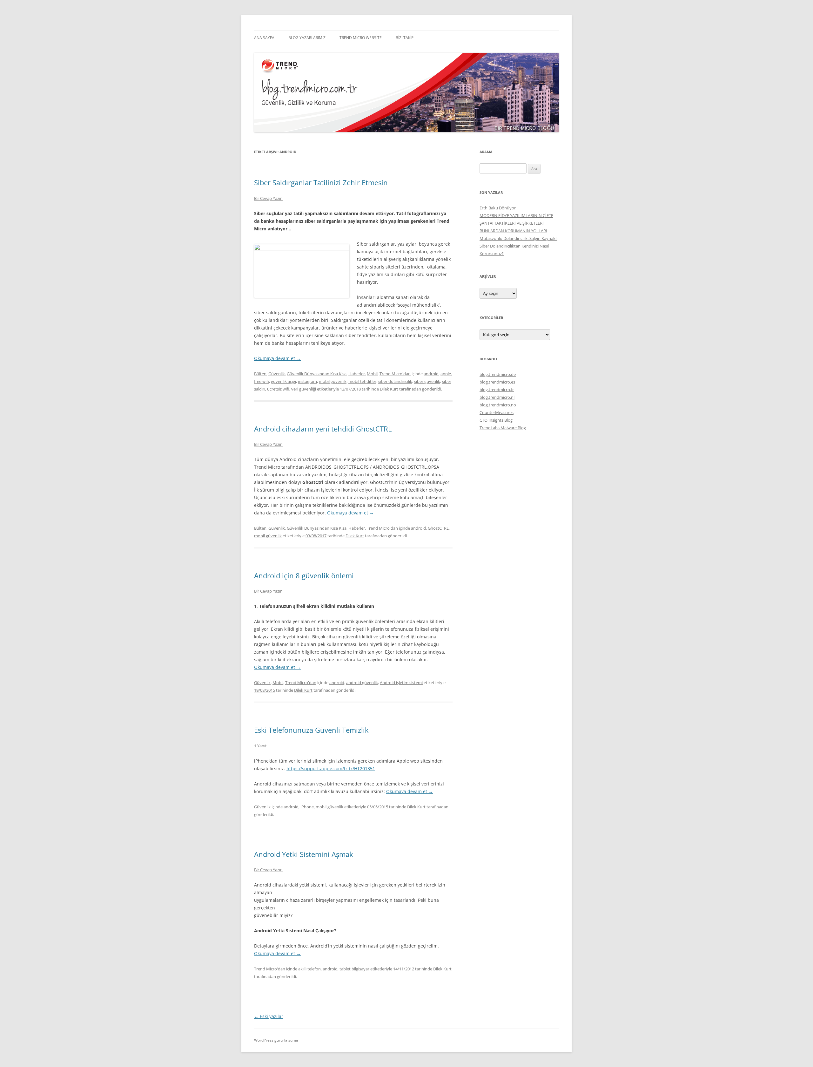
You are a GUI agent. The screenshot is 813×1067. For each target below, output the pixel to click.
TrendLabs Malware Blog (503, 428)
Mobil (372, 374)
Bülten (260, 374)
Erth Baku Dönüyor (498, 208)
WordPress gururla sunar (276, 1040)
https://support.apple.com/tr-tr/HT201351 (330, 768)
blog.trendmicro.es (497, 382)
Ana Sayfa (264, 37)
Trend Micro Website (360, 37)
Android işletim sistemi (401, 682)
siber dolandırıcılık (395, 381)
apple (445, 374)
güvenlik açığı (283, 381)
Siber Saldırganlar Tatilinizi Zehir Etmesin (321, 182)
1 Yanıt (260, 746)
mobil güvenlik (332, 381)
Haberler (356, 374)
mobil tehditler (362, 381)
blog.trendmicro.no (498, 405)
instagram (307, 381)
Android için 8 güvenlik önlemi (304, 575)
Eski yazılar (268, 1016)
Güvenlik (276, 374)
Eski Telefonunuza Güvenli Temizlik (311, 730)
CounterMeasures (497, 412)
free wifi (261, 381)
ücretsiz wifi (278, 389)
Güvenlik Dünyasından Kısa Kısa (316, 374)
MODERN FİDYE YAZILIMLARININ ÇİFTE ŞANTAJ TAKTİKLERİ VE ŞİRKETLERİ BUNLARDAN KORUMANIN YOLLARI (516, 223)
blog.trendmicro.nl (497, 397)
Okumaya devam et (277, 358)
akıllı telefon (309, 969)
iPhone (307, 807)
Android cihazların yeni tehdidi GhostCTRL (323, 428)
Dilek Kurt (389, 389)
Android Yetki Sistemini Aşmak (303, 854)
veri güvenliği (303, 389)
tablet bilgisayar (354, 969)
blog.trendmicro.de (498, 374)
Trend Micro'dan (395, 374)
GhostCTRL (438, 528)
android (431, 374)
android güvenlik (362, 682)
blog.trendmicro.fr (497, 389)
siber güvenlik (427, 381)
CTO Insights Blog (496, 420)
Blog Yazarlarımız (307, 37)
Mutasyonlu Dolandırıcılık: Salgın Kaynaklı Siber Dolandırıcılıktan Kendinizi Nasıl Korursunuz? (518, 245)
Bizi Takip (404, 37)
